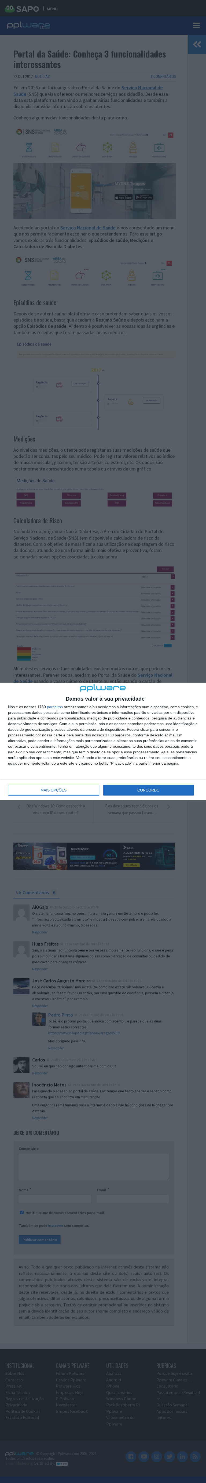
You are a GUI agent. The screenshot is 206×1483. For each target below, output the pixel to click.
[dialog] (103, 741)
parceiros (55, 707)
